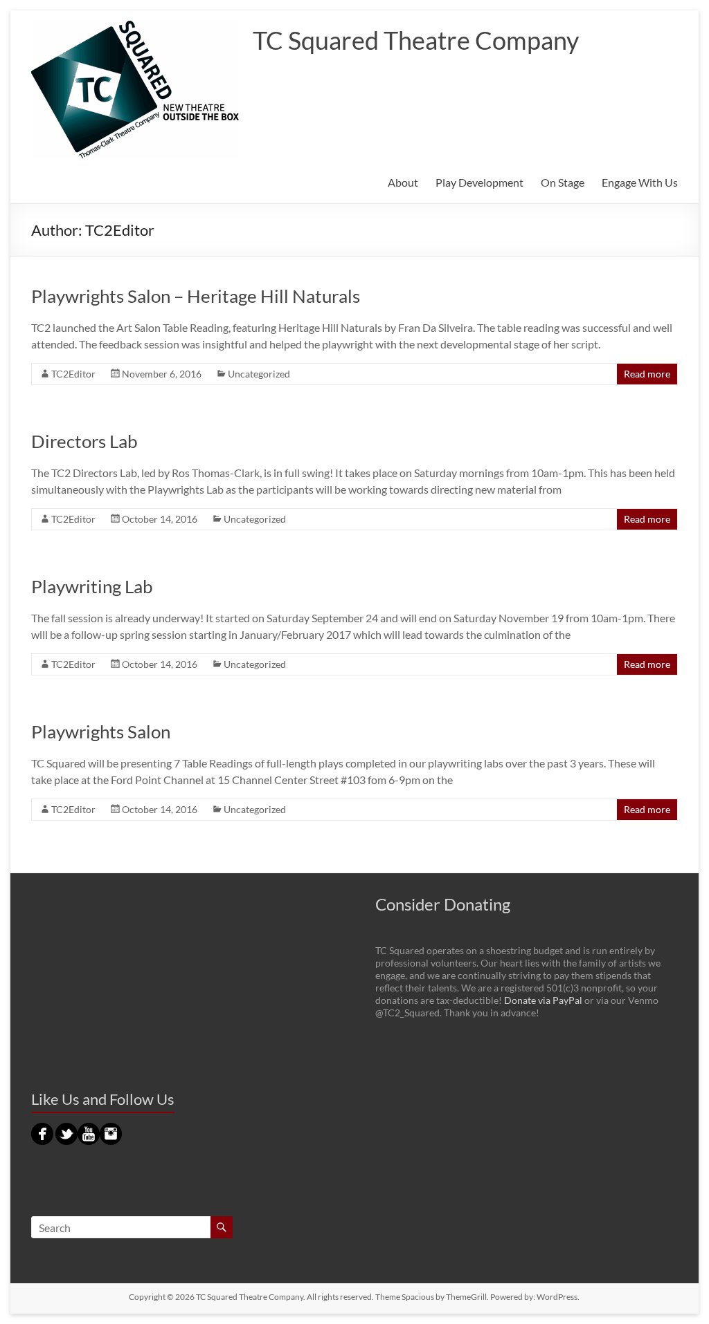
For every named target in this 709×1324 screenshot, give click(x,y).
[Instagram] (111, 1129)
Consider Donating (442, 904)
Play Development (479, 182)
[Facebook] (42, 1129)
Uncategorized (259, 374)
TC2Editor (73, 374)
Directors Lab (84, 441)
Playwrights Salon (100, 731)
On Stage (562, 182)
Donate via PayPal (543, 1000)
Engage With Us (640, 182)
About (403, 182)
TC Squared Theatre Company (416, 40)
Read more (647, 374)
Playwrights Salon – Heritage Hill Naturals (195, 296)
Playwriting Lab (92, 586)
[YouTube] (89, 1129)
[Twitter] (66, 1129)
